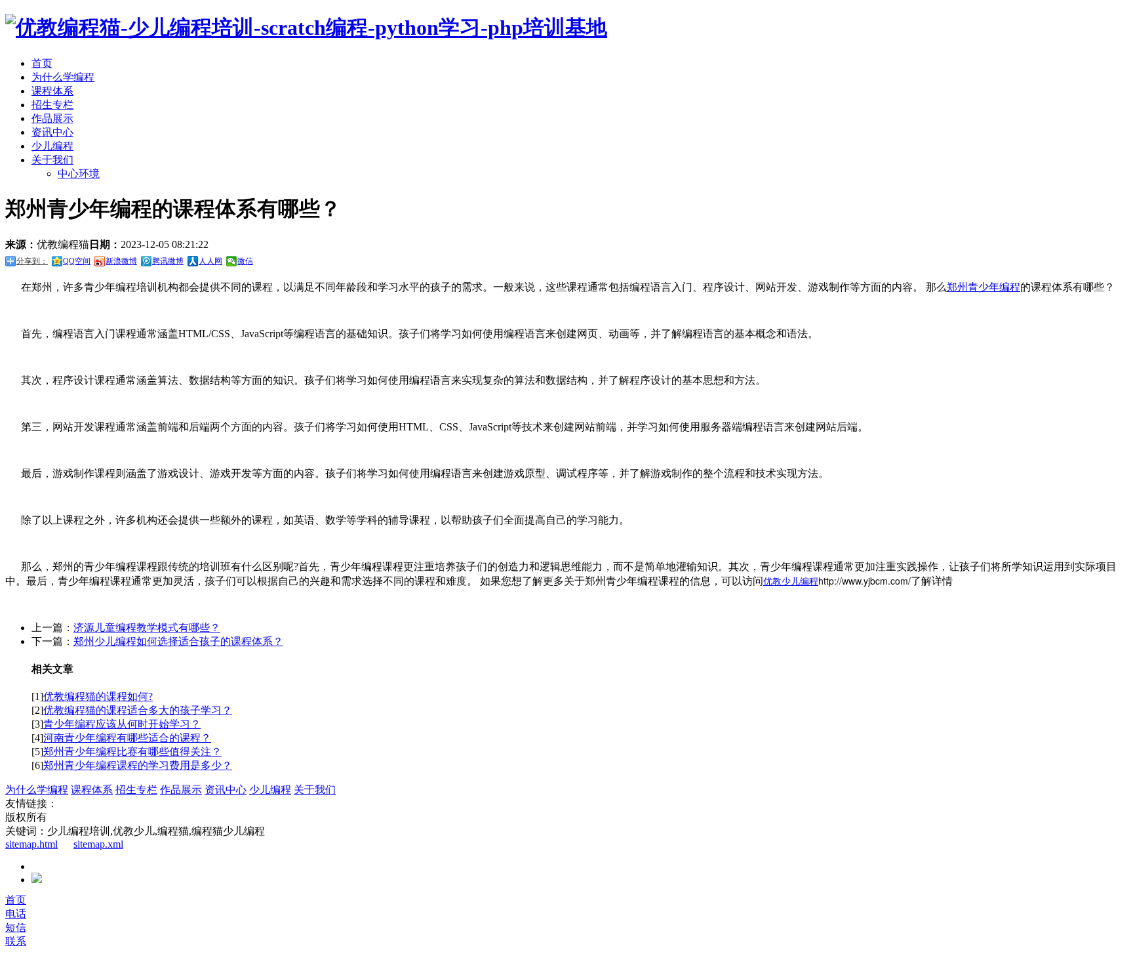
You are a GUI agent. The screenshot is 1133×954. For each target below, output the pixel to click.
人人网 (210, 261)
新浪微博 (121, 261)
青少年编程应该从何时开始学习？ (122, 724)
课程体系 (52, 90)
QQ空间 (76, 261)
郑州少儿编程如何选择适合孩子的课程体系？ (178, 641)
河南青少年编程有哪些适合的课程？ (127, 737)
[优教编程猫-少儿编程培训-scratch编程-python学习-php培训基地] (306, 27)
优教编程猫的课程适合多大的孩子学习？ (137, 710)
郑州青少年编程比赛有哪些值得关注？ (132, 751)
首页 (41, 63)
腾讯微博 (168, 261)
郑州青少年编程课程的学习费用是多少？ (137, 765)
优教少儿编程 (790, 580)
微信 (245, 261)
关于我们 (52, 159)
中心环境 (79, 173)
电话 (15, 913)
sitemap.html (31, 844)
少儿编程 (52, 146)
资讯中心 (52, 132)
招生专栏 (52, 104)
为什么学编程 (62, 77)
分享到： (32, 261)
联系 (15, 941)
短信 (15, 927)
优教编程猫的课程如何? (98, 696)
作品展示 (52, 118)
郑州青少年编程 (983, 287)
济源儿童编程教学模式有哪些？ (146, 627)
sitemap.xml (98, 844)
